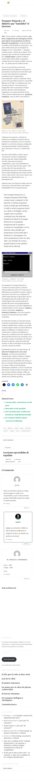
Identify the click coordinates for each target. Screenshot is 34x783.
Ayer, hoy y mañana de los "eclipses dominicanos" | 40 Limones (17, 742)
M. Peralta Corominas (17, 559)
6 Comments (17, 459)
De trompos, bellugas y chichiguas (12, 699)
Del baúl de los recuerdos (10, 16)
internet (6, 431)
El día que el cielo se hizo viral (16, 674)
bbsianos (10, 428)
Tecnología (24, 16)
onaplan (12, 431)
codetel (16, 428)
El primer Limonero (11, 683)
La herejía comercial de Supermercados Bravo (18, 716)
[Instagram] (31, 12)
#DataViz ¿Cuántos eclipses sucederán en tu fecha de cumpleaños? (14, 747)
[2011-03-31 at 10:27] (18, 524)
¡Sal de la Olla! (8, 678)
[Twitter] (16, 12)
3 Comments (16, 30)
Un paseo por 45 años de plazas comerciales (16, 688)
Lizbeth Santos (10, 57)
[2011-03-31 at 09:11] (17, 487)
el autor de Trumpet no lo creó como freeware (16, 351)
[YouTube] (26, 12)
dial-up (21, 428)
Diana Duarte (9, 726)
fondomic (27, 428)
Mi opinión (7, 447)
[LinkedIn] (21, 12)
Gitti (17, 485)
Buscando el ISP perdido (15, 408)
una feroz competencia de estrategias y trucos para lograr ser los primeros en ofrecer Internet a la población (17, 39)
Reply (26, 508)
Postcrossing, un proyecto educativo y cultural (18, 732)
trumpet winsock (25, 431)
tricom (17, 431)
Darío (18, 522)
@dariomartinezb (26, 30)
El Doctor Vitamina (10, 693)
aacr (5, 428)
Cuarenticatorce (9, 704)
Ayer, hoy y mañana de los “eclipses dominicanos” (17, 756)
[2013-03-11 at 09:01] (17, 562)
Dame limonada (9, 659)
